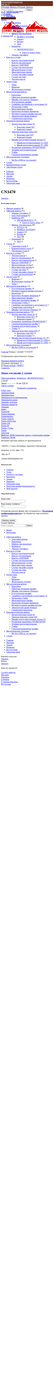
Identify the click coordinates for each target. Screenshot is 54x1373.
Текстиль (5, 433)
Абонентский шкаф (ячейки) (24, 116)
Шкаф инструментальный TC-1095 (32, 143)
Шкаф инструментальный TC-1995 (32, 145)
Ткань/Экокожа (8, 414)
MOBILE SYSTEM (25, 37)
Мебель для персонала (21, 34)
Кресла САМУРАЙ (20, 65)
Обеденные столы (20, 251)
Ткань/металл (7, 416)
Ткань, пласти (7, 419)
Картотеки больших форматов (25, 111)
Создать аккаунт (8, 672)
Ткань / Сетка (7, 428)
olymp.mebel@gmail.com (11, 2)
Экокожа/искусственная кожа (14, 397)
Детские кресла (18, 79)
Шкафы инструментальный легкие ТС (29, 140)
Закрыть (4, 198)
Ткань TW (5, 423)
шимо (3, 409)
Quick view (6, 390)
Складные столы (19, 246)
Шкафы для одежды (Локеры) (25, 100)
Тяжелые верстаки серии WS (24, 132)
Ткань (3, 430)
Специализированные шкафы (25, 154)
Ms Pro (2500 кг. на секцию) (24, 160)
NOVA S (20, 227)
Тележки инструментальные (24, 150)
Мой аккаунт (12, 488)
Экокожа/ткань (7, 393)
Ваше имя (6, 499)
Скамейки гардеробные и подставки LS (29, 104)
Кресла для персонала (21, 63)
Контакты (10, 477)
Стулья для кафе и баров (22, 74)
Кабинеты (16, 46)
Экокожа (5, 407)
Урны (14, 85)
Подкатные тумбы (20, 107)
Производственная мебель (18, 312)
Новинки (10, 481)
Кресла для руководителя (23, 60)
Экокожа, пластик (9, 402)
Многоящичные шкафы (22, 109)
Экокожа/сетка (7, 395)
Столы (9, 244)
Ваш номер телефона (11, 504)
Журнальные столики (21, 89)
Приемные (16, 28)
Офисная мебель (13, 211)
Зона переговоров (20, 26)
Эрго (19, 31)
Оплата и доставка (14, 474)
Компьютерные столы (21, 248)
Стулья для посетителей (22, 67)
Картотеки (16, 95)
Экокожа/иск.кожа (9, 400)
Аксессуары (11, 277)
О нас (8, 472)
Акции (9, 479)
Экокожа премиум (9, 404)
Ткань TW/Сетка (8, 421)
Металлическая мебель (16, 286)
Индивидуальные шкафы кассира (27, 114)
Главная (5, 352)
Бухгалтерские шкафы (21, 102)
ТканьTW (5, 411)
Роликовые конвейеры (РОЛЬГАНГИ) (28, 147)
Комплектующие (24, 129)
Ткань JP (5, 426)
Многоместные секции (22, 72)
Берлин (20, 41)
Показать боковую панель (12, 361)
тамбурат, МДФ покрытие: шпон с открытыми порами (25, 435)
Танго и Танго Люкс (31, 52)
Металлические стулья (22, 70)
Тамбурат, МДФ (8, 437)
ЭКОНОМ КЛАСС (25, 49)
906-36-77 (5, 4)
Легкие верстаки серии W (23, 124)
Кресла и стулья (13, 253)
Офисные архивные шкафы (24, 97)
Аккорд (20, 39)
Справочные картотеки (22, 118)
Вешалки (16, 87)
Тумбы (15, 152)
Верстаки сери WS (25, 135)
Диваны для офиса (20, 55)
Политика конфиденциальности (20, 486)
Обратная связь (13, 484)
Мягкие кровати (13, 208)
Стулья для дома (19, 77)
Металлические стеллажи (17, 345)
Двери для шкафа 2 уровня (16, 373)
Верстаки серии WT (26, 127)
